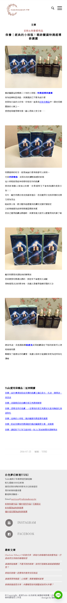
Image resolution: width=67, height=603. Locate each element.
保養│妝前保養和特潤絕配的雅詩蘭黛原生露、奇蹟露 (29, 423)
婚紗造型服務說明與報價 (16, 511)
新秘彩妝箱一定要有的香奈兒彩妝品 (21, 572)
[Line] (58, 595)
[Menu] (58, 6)
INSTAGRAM (26, 522)
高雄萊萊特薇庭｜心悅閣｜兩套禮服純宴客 (24, 578)
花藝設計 (37, 503)
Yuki (44, 451)
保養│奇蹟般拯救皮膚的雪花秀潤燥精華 (23, 402)
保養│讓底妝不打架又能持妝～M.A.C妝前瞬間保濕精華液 (31, 429)
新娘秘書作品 (11, 503)
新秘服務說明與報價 (14, 507)
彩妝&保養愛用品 (33, 30)
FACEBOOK (25, 534)
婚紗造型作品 (25, 503)
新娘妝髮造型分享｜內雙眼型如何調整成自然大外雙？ (29, 584)
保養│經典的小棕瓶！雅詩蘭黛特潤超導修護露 (33, 36)
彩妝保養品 (45, 101)
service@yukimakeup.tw (23, 499)
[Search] (51, 6)
